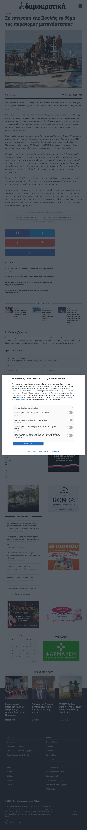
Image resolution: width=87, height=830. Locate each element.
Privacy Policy (55, 451)
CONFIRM (28, 443)
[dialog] (43, 415)
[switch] (70, 412)
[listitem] (43, 408)
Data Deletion (31, 451)
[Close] (80, 379)
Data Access (43, 451)
